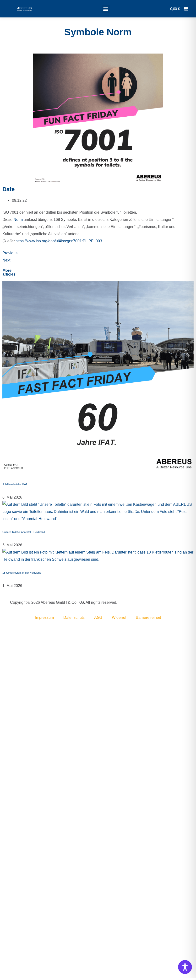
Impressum (44, 617)
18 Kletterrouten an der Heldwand (21, 572)
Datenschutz (74, 617)
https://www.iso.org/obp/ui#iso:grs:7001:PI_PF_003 (59, 241)
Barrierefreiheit (148, 617)
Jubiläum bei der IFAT (14, 484)
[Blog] (4, 602)
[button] (106, 9)
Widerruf (119, 617)
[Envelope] (2, 602)
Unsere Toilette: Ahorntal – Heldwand (23, 532)
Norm (18, 219)
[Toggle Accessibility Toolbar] (185, 967)
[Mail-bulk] (3, 602)
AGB (98, 617)
